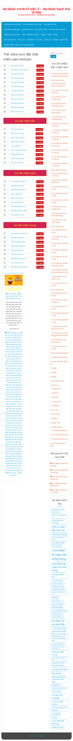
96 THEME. (40, 736)
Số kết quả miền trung (60, 435)
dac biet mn (15, 366)
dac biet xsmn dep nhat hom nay (13, 375)
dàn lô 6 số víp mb (17, 163)
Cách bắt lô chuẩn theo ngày (58, 538)
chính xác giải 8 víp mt (18, 242)
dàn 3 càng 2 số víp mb (18, 150)
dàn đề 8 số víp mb (17, 103)
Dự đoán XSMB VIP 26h (59, 611)
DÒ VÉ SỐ (47, 40)
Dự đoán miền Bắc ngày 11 (58, 604)
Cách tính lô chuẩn (58, 543)
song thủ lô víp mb (17, 74)
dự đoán (55, 597)
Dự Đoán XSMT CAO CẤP (58, 586)
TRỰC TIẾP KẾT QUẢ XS (30, 35)
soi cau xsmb (56, 691)
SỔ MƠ (55, 40)
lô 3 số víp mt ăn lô (17, 263)
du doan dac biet (10, 418)
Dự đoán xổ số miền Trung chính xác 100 (58, 647)
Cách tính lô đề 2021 (56, 546)
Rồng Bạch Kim (56, 685)
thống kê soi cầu (11, 473)
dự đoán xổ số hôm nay (57, 617)
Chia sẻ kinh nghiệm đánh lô (59, 516)
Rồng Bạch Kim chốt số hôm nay (59, 688)
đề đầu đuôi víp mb (17, 154)
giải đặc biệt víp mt (17, 238)
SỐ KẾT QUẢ (8, 45)
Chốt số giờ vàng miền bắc (57, 521)
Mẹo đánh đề (56, 673)
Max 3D (55, 393)
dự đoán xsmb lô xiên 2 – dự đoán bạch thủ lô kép (36, 10)
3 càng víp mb (15, 146)
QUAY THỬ (64, 40)
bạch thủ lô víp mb (17, 66)
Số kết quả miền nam (60, 439)
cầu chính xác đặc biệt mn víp (13, 289)
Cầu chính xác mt (27, 29)
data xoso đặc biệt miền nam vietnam (13, 411)
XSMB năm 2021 (57, 728)
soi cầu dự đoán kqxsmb (57, 703)
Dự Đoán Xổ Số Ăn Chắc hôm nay (58, 593)
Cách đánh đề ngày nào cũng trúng (59, 567)
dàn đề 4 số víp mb (17, 95)
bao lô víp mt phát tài (18, 246)
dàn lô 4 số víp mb (17, 112)
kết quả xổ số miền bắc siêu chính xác (58, 664)
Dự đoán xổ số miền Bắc (58, 622)
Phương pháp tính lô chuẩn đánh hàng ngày (59, 679)
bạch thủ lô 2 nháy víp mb (19, 70)
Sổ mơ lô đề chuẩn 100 (57, 29)
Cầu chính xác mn (41, 29)
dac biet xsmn (11, 371)
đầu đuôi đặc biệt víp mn (19, 211)
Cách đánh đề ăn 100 (58, 575)
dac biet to (18, 368)
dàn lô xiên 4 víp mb (18, 142)
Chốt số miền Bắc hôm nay (58, 528)
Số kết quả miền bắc (60, 430)
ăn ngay (40, 263)
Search (53, 56)
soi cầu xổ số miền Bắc (57, 696)
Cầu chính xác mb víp (11, 29)
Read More (13, 329)
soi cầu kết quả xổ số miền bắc (59, 709)
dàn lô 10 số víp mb (17, 158)
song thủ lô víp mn (17, 202)
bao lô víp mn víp (16, 194)
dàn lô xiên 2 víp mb (17, 133)
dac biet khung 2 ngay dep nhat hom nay (13, 347)
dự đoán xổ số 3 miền (57, 614)
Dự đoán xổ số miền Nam (58, 644)
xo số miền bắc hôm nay (58, 722)
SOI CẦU (39, 40)
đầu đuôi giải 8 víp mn (18, 206)
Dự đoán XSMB (57, 607)
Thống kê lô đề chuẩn (12, 35)
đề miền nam (12, 463)
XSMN (49, 35)
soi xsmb (54, 717)
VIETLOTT (21, 40)
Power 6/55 (57, 401)
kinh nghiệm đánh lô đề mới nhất (58, 658)
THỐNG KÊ (30, 40)
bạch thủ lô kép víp (17, 78)
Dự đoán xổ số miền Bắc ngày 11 (59, 628)
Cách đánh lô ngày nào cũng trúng (59, 554)
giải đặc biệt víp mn (17, 185)
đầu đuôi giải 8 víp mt (18, 258)
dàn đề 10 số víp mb (17, 107)
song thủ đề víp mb (17, 91)
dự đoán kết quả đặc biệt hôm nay (13, 442)
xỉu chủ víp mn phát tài (18, 181)
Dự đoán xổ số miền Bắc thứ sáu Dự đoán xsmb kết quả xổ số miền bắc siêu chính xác (59, 636)
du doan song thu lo (57, 583)
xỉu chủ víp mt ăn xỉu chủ (19, 233)
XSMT (55, 35)
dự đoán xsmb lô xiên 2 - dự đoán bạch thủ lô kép (13, 296)
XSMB (43, 35)
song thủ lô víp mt (17, 254)
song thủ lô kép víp (17, 82)
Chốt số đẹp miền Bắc (59, 534)
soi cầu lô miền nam (12, 468)
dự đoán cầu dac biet (12, 430)
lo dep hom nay (59, 669)
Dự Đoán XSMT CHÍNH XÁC (58, 589)
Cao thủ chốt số (55, 512)
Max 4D (56, 397)
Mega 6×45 (57, 389)
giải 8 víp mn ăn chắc (18, 190)
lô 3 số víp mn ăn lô (17, 215)
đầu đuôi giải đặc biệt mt (19, 267)
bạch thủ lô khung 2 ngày (24, 45)
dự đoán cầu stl (57, 601)
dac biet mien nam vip (12, 363)
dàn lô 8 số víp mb (17, 129)
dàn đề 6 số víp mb (17, 99)
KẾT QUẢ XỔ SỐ (10, 40)
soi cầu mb (56, 714)
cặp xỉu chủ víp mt (17, 250)
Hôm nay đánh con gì (58, 653)
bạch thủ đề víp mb (17, 86)
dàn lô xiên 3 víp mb (17, 137)
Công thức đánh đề (57, 580)
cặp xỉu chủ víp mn (17, 198)
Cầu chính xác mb (50, 24)
